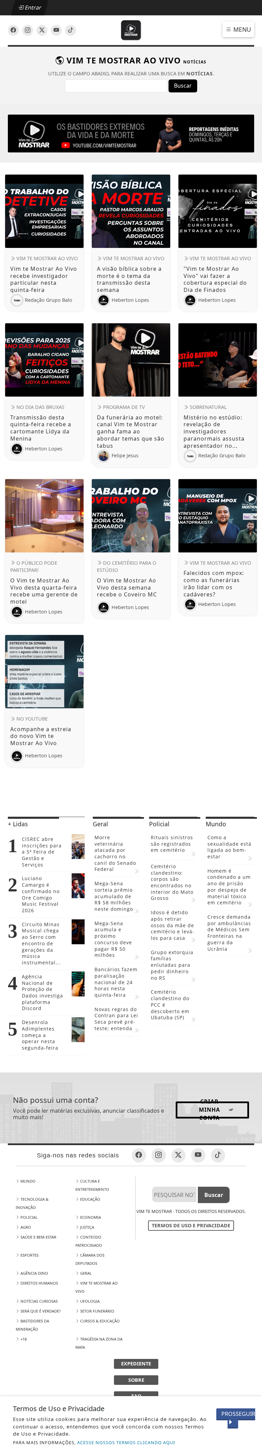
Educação (89, 1199)
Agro (25, 1227)
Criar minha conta (209, 1110)
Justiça (86, 1227)
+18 (23, 1339)
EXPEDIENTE (136, 1363)
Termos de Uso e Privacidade (191, 1225)
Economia (90, 1217)
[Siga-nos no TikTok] (70, 30)
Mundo (27, 1181)
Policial (28, 1217)
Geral (85, 1273)
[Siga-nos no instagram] (56, 30)
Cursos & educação (99, 1320)
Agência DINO (33, 1273)
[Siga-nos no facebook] (13, 30)
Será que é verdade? (40, 1311)
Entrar (32, 7)
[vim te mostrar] (131, 133)
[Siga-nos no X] (42, 30)
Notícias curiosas (38, 1301)
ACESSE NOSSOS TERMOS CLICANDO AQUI (126, 1442)
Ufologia (89, 1301)
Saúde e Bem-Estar (37, 1237)
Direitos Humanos (38, 1283)
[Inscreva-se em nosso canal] (27, 30)
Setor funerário (96, 1311)
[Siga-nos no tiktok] (218, 1155)
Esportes (29, 1255)
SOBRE (136, 1380)
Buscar (183, 85)
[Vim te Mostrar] (131, 29)
